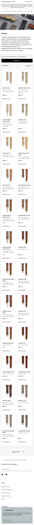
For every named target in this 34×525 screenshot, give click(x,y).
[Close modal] (30, 509)
